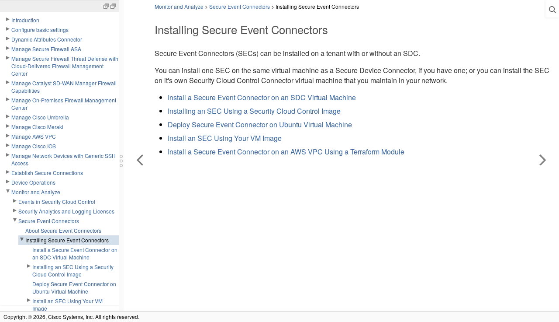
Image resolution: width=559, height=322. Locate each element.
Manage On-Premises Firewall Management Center (63, 103)
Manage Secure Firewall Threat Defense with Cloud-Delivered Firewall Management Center (64, 66)
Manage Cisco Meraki (37, 126)
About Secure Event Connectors (63, 230)
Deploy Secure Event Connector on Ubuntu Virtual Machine (74, 287)
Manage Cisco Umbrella (40, 117)
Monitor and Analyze (35, 192)
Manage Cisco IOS (33, 146)
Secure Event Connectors (48, 220)
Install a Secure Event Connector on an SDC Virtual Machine (74, 253)
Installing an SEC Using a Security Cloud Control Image (73, 270)
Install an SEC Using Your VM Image (67, 304)
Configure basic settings (40, 29)
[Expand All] (106, 5)
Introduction (25, 20)
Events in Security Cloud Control (56, 201)
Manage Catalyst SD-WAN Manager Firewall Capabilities (64, 86)
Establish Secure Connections (47, 172)
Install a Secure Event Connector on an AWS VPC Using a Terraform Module (286, 152)
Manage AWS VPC (33, 136)
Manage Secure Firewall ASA (46, 48)
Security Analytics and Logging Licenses (66, 211)
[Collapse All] (113, 5)
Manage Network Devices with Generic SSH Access (63, 159)
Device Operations (33, 182)
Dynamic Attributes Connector (46, 39)
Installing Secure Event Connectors (67, 240)
